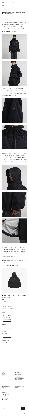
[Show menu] (3, 2)
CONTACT (3, 372)
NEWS (3, 5)
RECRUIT (3, 374)
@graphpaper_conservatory (19, 378)
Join (23, 408)
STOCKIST (3, 373)
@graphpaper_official (17, 374)
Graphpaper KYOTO (6, 317)
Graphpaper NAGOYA (7, 321)
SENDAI (3, 31)
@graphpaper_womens (18, 379)
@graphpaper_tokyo (17, 375)
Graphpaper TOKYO (6, 313)
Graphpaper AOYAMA (7, 315)
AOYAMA (7, 337)
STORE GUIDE (4, 375)
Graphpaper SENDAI (7, 319)
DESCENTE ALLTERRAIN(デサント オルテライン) (12, 26)
